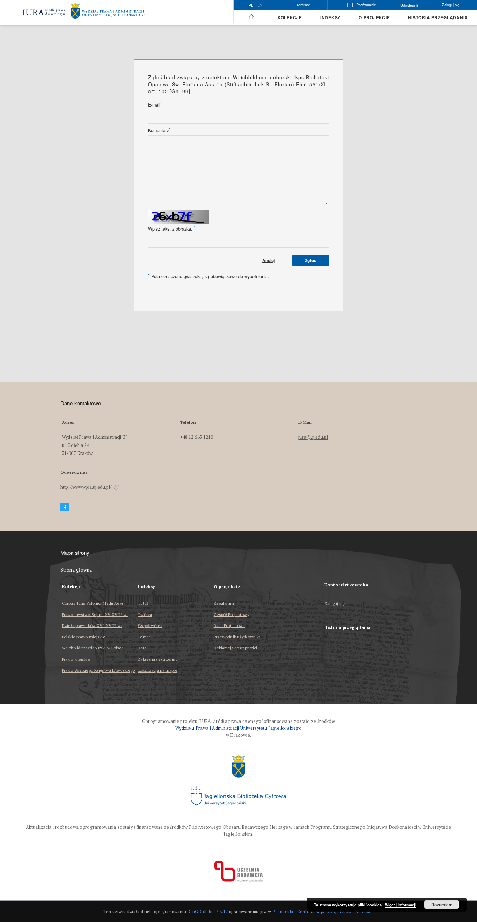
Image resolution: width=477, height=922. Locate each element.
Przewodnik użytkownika (237, 636)
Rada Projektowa (229, 625)
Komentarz (159, 130)
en (260, 5)
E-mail (155, 105)
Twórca (145, 614)
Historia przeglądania (438, 18)
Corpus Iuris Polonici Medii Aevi (92, 603)
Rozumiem (442, 904)
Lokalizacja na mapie (157, 670)
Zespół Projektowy (231, 614)
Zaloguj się (334, 604)
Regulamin (224, 603)
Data (142, 648)
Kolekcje (290, 18)
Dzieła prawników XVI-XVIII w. (92, 625)
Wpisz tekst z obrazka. (171, 229)
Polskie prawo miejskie (83, 636)
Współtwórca (150, 625)
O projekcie (374, 18)
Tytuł (143, 603)
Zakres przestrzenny (157, 659)
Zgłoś (310, 260)
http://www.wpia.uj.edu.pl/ (86, 487)
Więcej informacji (400, 904)
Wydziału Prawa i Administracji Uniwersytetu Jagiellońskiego (238, 728)
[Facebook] (64, 507)
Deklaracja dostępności (235, 648)
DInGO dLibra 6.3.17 (208, 911)
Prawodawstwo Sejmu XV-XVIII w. (95, 614)
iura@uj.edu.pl (313, 437)
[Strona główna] (251, 17)
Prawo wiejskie (76, 659)
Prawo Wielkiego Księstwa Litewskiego (98, 670)
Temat (144, 636)
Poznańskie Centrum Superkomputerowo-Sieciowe (323, 911)
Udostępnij (409, 5)
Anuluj (268, 260)
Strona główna (76, 570)
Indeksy (330, 18)
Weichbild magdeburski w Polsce (93, 648)
